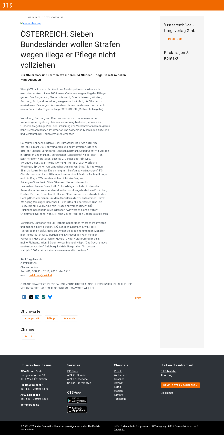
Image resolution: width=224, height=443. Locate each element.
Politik (118, 371)
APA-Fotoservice (77, 379)
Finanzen (119, 379)
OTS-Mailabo (168, 371)
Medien (118, 390)
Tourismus (120, 398)
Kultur (117, 387)
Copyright (119, 429)
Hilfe (116, 426)
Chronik (118, 383)
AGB (170, 426)
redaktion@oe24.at (40, 275)
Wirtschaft (120, 375)
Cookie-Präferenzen (79, 383)
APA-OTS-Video (76, 375)
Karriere (118, 394)
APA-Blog (166, 375)
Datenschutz (128, 426)
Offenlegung (159, 426)
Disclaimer (167, 392)
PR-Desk (72, 371)
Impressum (144, 426)
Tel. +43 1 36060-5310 (34, 388)
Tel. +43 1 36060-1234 (34, 398)
